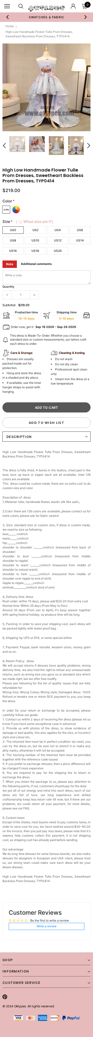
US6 (80, 230)
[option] (46, 17)
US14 (80, 240)
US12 (58, 240)
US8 (13, 240)
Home (9, 26)
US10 (35, 240)
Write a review (47, 926)
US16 (13, 251)
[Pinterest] (4, 996)
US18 (35, 251)
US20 (58, 251)
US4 (58, 230)
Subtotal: (9, 305)
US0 (13, 230)
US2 (35, 230)
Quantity (8, 286)
